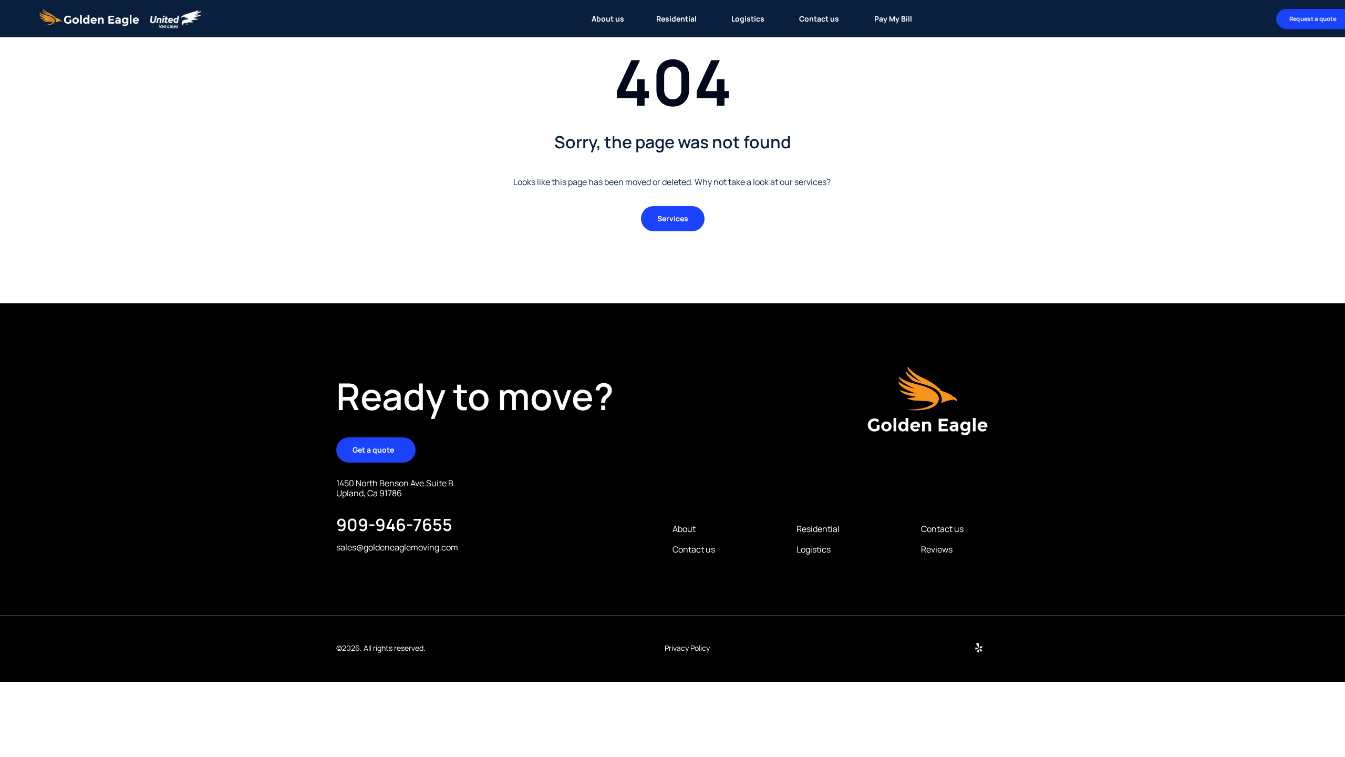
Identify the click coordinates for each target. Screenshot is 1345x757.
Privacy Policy (687, 648)
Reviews (937, 550)
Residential (818, 529)
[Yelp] (979, 647)
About (684, 529)
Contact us (693, 550)
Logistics (813, 550)
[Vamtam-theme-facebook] (1004, 647)
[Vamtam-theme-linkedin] (953, 647)
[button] (673, 218)
